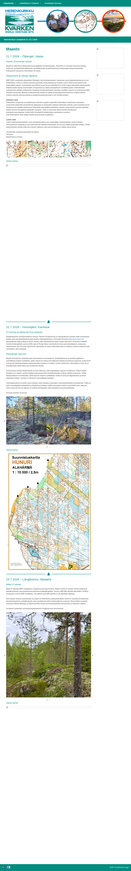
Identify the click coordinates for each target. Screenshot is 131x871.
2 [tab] (50, 447)
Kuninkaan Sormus (53, 3)
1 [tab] (47, 447)
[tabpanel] (48, 420)
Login (127, 867)
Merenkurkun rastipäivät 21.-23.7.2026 (20, 40)
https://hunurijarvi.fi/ (76, 339)
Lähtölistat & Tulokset (29, 3)
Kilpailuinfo (9, 3)
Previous (5, 421)
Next (93, 421)
